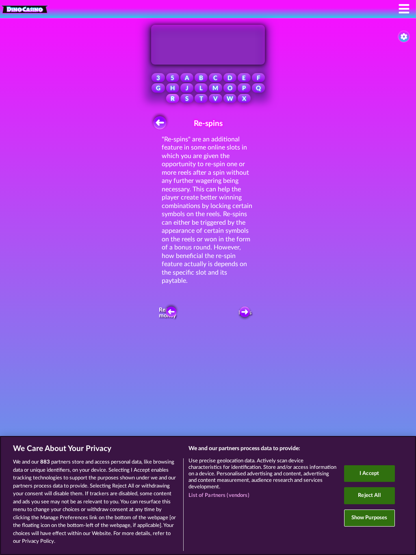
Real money (167, 313)
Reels (244, 313)
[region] (208, 495)
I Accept (369, 473)
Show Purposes (369, 517)
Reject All (369, 495)
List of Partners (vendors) (218, 495)
